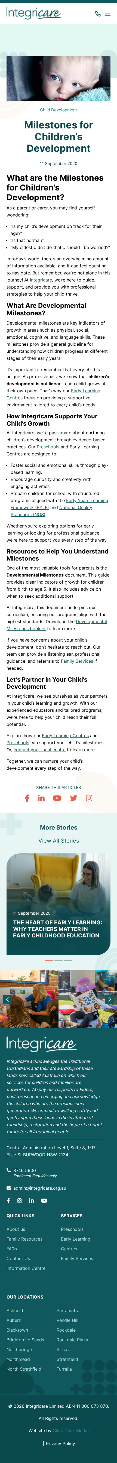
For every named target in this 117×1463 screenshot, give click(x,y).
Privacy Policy (60, 1443)
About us (16, 1229)
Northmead (18, 1359)
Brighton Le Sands (25, 1339)
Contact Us (18, 1258)
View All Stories (58, 840)
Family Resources (24, 1239)
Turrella (64, 1369)
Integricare (41, 280)
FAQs (12, 1248)
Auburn (14, 1320)
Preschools (48, 446)
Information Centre (26, 1268)
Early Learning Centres (65, 735)
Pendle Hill (67, 1320)
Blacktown (17, 1330)
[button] (106, 13)
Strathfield (67, 1359)
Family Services (77, 661)
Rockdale (66, 1330)
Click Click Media (71, 1430)
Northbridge (19, 1349)
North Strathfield (24, 1369)
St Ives (63, 1349)
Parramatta (68, 1310)
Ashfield (15, 1310)
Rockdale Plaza (72, 1339)
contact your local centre (40, 749)
